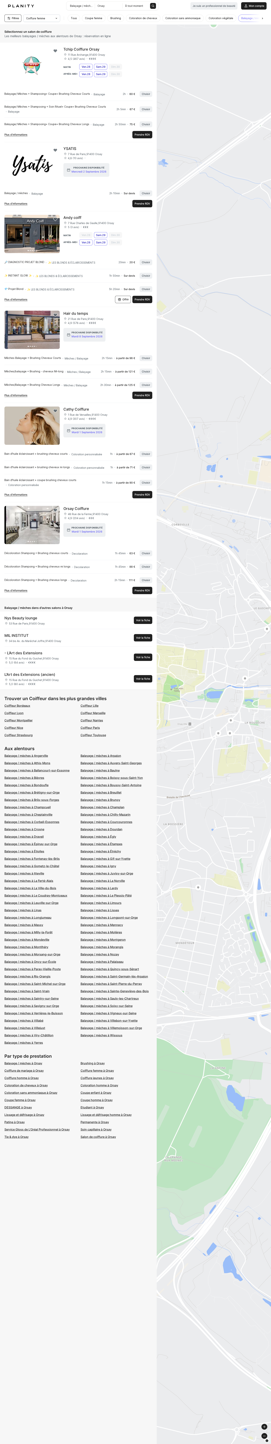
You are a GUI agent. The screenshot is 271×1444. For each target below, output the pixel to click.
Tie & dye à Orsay (16, 1137)
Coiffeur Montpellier (18, 720)
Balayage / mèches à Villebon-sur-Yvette (109, 1020)
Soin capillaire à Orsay (96, 1129)
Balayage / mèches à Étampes (101, 844)
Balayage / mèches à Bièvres (24, 778)
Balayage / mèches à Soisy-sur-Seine (107, 1006)
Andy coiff (72, 217)
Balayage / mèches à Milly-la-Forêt (28, 932)
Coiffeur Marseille (93, 713)
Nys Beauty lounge (20, 618)
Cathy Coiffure (76, 409)
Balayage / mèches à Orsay (23, 1063)
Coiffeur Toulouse (93, 735)
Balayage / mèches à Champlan (102, 807)
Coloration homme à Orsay (99, 1085)
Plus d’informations (15, 134)
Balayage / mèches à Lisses (100, 910)
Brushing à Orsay (93, 1063)
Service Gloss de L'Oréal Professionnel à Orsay (37, 1129)
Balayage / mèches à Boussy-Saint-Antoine (111, 785)
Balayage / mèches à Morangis (102, 947)
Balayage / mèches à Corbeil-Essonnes (31, 822)
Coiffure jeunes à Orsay (97, 1078)
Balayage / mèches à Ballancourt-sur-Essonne (37, 770)
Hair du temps (75, 313)
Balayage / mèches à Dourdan (101, 829)
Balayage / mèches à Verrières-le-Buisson (33, 1013)
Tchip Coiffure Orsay (81, 49)
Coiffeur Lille (89, 705)
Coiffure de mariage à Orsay (24, 1070)
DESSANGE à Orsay (18, 1107)
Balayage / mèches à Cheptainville (28, 814)
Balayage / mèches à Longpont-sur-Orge (109, 917)
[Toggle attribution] (267, 1440)
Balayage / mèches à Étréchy (101, 851)
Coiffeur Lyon (14, 713)
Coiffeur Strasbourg (18, 735)
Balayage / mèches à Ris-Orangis (27, 976)
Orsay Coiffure (76, 508)
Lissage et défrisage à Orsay (24, 1115)
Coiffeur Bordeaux (17, 705)
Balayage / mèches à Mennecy (102, 925)
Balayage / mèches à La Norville (103, 881)
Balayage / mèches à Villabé (23, 1020)
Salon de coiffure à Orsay (98, 1137)
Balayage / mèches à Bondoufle (26, 785)
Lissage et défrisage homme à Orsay (106, 1115)
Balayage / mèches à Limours (101, 903)
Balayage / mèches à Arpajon (101, 756)
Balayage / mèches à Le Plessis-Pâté (106, 895)
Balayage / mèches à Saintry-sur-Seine (31, 998)
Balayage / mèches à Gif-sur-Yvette (105, 859)
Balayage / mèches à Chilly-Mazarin (106, 814)
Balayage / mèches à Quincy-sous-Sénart (110, 969)
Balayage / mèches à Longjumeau (27, 917)
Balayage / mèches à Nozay (100, 954)
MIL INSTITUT (16, 635)
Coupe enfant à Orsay (96, 1092)
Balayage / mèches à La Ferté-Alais (28, 881)
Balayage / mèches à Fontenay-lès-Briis (32, 859)
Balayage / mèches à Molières (101, 932)
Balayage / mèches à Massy (23, 925)
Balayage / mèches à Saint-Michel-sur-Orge (34, 984)
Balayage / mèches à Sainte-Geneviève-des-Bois (115, 991)
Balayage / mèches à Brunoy (100, 800)
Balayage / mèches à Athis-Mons (27, 763)
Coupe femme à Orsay (20, 1100)
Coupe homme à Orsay (97, 1100)
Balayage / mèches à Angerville (26, 756)
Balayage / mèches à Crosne (24, 829)
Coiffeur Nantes (92, 720)
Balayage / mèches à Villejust (24, 1028)
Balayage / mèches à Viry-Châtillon (28, 1035)
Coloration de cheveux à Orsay (26, 1085)
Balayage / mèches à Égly (98, 836)
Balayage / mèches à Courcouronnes (106, 822)
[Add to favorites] (55, 51)
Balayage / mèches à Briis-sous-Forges (31, 800)
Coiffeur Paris (90, 728)
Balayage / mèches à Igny (98, 866)
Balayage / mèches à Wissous (101, 1035)
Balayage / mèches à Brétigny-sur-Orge (32, 792)
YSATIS (69, 148)
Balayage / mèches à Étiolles (24, 851)
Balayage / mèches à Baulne (100, 770)
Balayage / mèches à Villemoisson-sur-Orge (111, 1028)
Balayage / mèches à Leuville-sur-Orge (31, 903)
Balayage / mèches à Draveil (24, 836)
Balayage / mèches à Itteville (24, 873)
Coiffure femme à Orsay (97, 1070)
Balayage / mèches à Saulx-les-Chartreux (110, 998)
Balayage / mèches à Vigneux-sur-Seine (108, 1013)
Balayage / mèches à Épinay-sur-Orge (30, 844)
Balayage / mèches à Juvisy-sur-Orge (107, 873)
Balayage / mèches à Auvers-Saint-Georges (111, 763)
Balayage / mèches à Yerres (23, 1042)
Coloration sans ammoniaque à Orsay (30, 1092)
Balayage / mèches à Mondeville (26, 939)
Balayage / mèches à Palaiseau (102, 962)
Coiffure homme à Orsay (21, 1078)
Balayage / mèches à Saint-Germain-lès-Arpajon (114, 976)
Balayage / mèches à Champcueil (27, 807)
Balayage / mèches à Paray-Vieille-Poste (32, 969)
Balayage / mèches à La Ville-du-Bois (30, 888)
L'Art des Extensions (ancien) (29, 674)
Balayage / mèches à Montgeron (103, 939)
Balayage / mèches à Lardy (99, 888)
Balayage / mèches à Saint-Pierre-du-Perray (111, 984)
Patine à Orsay (14, 1122)
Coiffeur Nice (13, 728)
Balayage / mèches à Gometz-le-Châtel (31, 866)
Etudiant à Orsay (92, 1107)
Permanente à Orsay (95, 1122)
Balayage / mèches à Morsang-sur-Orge (32, 954)
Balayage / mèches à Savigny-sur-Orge (31, 1006)
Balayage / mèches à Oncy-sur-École (30, 962)
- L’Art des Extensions (23, 653)
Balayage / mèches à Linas (22, 910)
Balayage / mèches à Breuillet (101, 792)
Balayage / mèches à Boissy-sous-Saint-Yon (112, 778)
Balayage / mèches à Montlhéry (26, 947)
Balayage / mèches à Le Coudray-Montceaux (35, 895)
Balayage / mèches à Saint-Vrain (27, 991)
